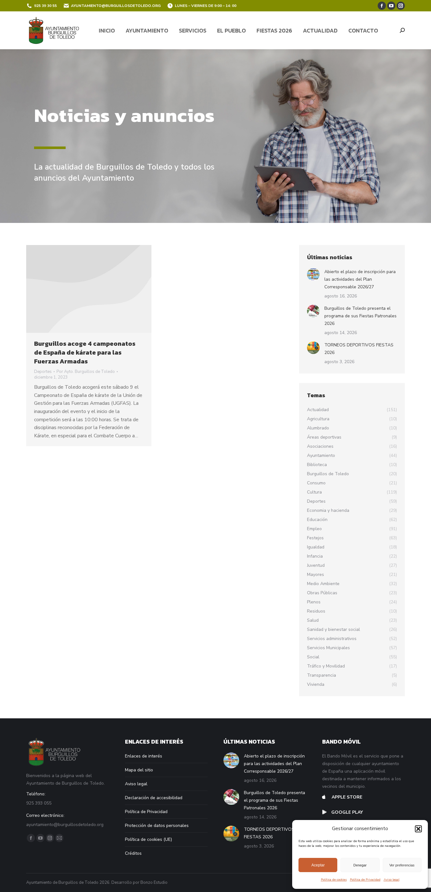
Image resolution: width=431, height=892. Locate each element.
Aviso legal (391, 879)
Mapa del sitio (139, 770)
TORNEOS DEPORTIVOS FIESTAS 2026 (358, 349)
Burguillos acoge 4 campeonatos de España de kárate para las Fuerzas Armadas (84, 352)
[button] (418, 829)
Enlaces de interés (143, 756)
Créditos (133, 853)
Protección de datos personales (157, 826)
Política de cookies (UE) (148, 839)
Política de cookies (334, 879)
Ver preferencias (402, 865)
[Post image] (313, 274)
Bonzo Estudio (154, 882)
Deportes (43, 371)
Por (85, 371)
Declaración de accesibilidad (153, 798)
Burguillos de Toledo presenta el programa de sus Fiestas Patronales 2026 (360, 315)
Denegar (360, 865)
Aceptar (318, 865)
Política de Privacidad (365, 879)
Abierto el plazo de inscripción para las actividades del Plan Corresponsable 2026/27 (360, 279)
